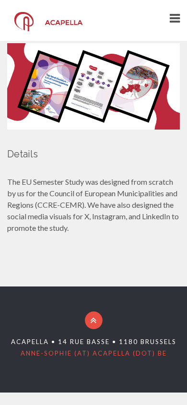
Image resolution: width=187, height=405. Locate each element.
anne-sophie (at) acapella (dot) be (94, 353)
